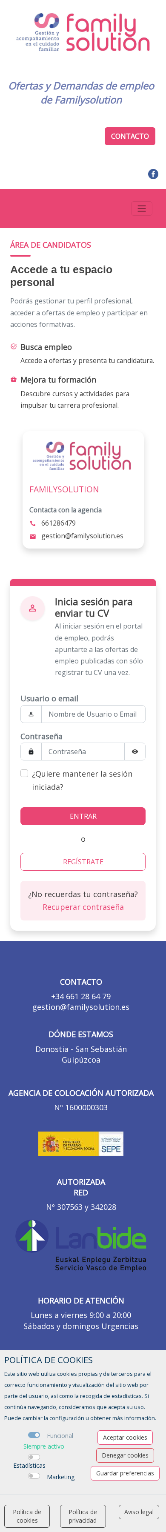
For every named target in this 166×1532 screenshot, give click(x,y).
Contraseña (41, 736)
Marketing (60, 1477)
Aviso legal (139, 1512)
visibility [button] (135, 751)
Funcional (60, 1436)
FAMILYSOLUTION (64, 489)
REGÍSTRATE (83, 861)
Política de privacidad (83, 1516)
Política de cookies (27, 1516)
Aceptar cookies (125, 1437)
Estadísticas (29, 1465)
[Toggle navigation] (141, 208)
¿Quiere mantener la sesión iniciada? (82, 780)
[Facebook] (153, 173)
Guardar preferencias (125, 1473)
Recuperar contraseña (83, 907)
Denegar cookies (125, 1455)
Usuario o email (49, 698)
